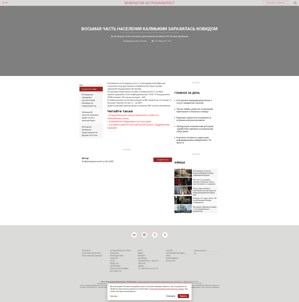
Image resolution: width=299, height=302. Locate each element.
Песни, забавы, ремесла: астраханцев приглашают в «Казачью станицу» (194, 110)
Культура (114, 258)
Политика (114, 253)
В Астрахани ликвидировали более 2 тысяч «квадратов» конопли (194, 101)
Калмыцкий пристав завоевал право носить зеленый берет (90, 116)
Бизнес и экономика (119, 269)
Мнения (141, 256)
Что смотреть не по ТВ (148, 269)
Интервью (142, 258)
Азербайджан (172, 258)
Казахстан (170, 261)
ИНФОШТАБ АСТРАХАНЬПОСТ (150, 3)
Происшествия (116, 256)
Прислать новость (275, 3)
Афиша (141, 266)
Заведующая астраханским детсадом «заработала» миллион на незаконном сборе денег (194, 129)
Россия (169, 251)
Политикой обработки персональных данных (167, 289)
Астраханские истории (120, 251)
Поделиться (162, 160)
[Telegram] (173, 159)
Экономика (115, 266)
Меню (5, 3)
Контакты (86, 251)
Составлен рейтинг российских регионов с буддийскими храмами (138, 126)
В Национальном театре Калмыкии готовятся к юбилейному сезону (133, 117)
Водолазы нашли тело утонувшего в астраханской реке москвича (193, 118)
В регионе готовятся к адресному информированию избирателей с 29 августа (193, 140)
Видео (140, 253)
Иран (168, 256)
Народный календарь (175, 253)
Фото (140, 251)
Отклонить (170, 296)
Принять (183, 296)
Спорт (112, 261)
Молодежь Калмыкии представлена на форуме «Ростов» (90, 131)
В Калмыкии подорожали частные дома (130, 121)
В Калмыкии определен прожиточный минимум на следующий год (89, 100)
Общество (114, 263)
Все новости (115, 271)
